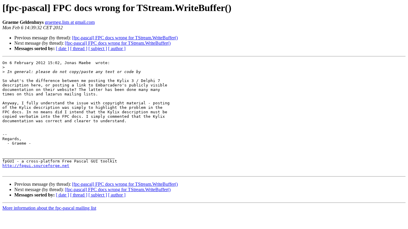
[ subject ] (97, 48)
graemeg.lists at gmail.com (70, 22)
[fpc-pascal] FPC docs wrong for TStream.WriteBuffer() (125, 37)
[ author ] (116, 48)
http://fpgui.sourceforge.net (35, 165)
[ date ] (62, 48)
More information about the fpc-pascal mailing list (49, 208)
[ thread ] (78, 48)
